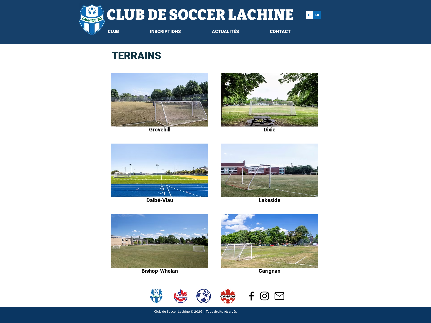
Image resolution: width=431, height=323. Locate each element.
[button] (128, 31)
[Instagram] (264, 296)
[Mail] (279, 296)
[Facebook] (251, 296)
